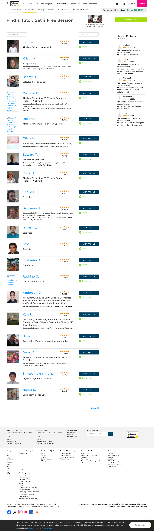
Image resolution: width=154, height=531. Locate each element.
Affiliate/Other (72, 436)
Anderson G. (32, 292)
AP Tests (10, 459)
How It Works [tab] (63, 10)
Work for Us (23, 476)
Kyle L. (28, 314)
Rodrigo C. (31, 276)
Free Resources (90, 4)
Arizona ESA (23, 453)
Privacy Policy (32, 528)
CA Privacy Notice (99, 504)
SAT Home (27, 4)
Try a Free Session (131, 19)
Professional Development (90, 461)
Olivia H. (29, 138)
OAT (8, 474)
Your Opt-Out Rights (117, 506)
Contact (21, 485)
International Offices (115, 465)
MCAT (9, 470)
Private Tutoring (113, 461)
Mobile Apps (112, 463)
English (43, 457)
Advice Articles (113, 455)
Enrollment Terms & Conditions (30, 491)
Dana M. (29, 352)
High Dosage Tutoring (89, 455)
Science (43, 455)
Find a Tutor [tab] (29, 10)
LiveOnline (111, 459)
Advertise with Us (25, 481)
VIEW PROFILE (89, 42)
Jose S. (28, 244)
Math (43, 453)
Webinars (111, 453)
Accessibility (23, 493)
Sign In (132, 4)
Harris (27, 336)
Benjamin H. (32, 208)
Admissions (74, 4)
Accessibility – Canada (27, 495)
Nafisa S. (29, 389)
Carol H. (29, 173)
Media (21, 483)
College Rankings (66, 453)
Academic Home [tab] (14, 10)
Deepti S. (29, 119)
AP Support (45, 461)
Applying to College (67, 457)
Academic (61, 4)
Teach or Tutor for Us (26, 474)
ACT (8, 455)
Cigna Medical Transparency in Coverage (28, 497)
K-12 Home (85, 453)
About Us (84, 463)
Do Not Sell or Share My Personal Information (127, 504)
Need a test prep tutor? (125, 10)
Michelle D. (31, 93)
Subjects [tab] (51, 10)
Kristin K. (29, 58)
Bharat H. (30, 77)
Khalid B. (29, 192)
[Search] (124, 4)
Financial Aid (64, 459)
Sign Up (142, 4)
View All (95, 408)
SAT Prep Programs (44, 4)
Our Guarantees (24, 489)
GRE (8, 464)
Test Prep (84, 459)
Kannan (28, 42)
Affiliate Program (25, 478)
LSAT (8, 468)
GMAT (9, 466)
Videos (110, 457)
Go (110, 434)
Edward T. (30, 154)
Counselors (112, 466)
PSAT (8, 457)
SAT (8, 453)
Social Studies (46, 459)
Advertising (71, 434)
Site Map (143, 506)
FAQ (8, 436)
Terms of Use (47, 528)
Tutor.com (84, 457)
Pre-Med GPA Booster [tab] (81, 10)
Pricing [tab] (41, 10)
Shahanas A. (32, 260)
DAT (8, 472)
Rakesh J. (30, 227)
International (71, 432)
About (21, 472)
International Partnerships (28, 487)
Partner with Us (24, 479)
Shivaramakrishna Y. (38, 373)
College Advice (65, 455)
